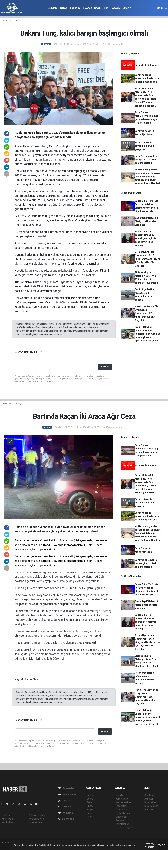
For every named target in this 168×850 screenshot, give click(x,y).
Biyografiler (150, 802)
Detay (151, 843)
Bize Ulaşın (68, 818)
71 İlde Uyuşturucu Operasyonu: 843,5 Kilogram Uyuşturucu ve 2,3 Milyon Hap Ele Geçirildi (147, 259)
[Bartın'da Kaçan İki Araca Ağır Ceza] (58, 476)
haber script (6, 846)
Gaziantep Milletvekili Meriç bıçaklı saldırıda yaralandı (147, 221)
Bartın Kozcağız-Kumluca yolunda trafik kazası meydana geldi (147, 78)
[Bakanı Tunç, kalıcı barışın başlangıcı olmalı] (58, 88)
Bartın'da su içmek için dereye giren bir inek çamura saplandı (147, 159)
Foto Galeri (68, 788)
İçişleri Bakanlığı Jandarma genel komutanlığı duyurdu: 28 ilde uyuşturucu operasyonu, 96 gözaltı (147, 334)
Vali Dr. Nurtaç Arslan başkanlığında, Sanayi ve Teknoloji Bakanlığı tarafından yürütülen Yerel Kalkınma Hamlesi (147, 176)
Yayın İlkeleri (8, 818)
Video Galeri (69, 794)
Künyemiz (67, 812)
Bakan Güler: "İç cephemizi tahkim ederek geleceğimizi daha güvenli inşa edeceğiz (146, 238)
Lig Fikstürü (121, 809)
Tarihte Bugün (123, 813)
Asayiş (116, 7)
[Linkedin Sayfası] (26, 804)
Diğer (125, 7)
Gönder (105, 366)
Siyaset (87, 7)
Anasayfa (7, 20)
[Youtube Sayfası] (20, 804)
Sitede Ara (149, 795)
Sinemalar (121, 816)
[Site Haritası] (37, 804)
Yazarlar (66, 800)
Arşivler (66, 806)
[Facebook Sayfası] (3, 804)
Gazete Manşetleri (125, 827)
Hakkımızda (7, 815)
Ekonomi (75, 7)
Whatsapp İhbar (37, 818)
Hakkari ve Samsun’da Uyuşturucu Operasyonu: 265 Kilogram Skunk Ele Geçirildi (146, 313)
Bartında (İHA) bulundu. (147, 65)
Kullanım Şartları (37, 815)
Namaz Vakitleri (124, 802)
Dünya (63, 7)
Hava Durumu (122, 795)
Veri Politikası (8, 822)
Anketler (148, 798)
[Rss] (32, 804)
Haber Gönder (36, 822)
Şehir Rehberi (122, 824)
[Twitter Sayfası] (8, 804)
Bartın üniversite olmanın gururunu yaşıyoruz (144, 146)
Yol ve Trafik (122, 798)
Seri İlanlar (121, 820)
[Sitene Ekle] (43, 804)
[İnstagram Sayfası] (14, 804)
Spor (106, 7)
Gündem (53, 7)
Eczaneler (121, 806)
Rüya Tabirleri (151, 806)
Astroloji (148, 809)
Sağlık (97, 7)
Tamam (150, 847)
